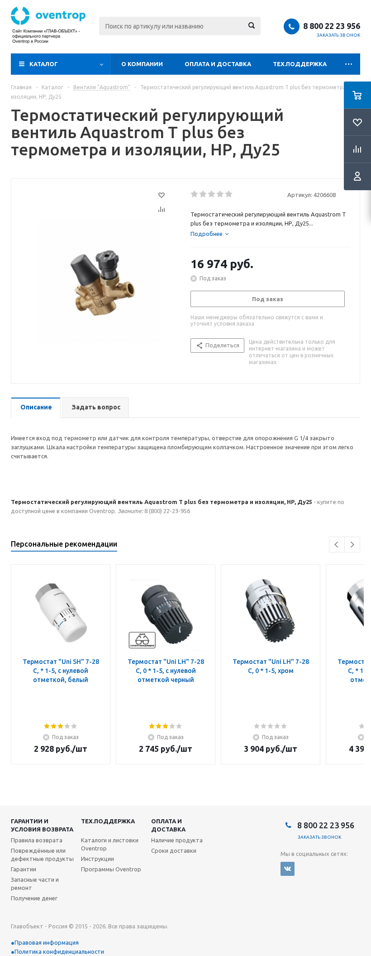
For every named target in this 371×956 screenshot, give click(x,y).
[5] (229, 194)
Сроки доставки (173, 850)
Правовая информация (46, 942)
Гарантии (23, 869)
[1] (194, 194)
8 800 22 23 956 (331, 26)
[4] (220, 194)
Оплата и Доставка (218, 64)
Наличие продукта (177, 840)
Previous (336, 544)
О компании (142, 64)
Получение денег (34, 898)
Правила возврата (36, 840)
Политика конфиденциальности (59, 951)
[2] (203, 194)
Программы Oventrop (111, 869)
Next (352, 544)
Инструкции (97, 858)
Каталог (43, 64)
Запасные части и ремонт (35, 883)
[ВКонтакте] (288, 869)
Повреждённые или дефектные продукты (42, 854)
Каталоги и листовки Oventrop (109, 844)
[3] (212, 194)
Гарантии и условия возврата (42, 825)
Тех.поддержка (300, 64)
